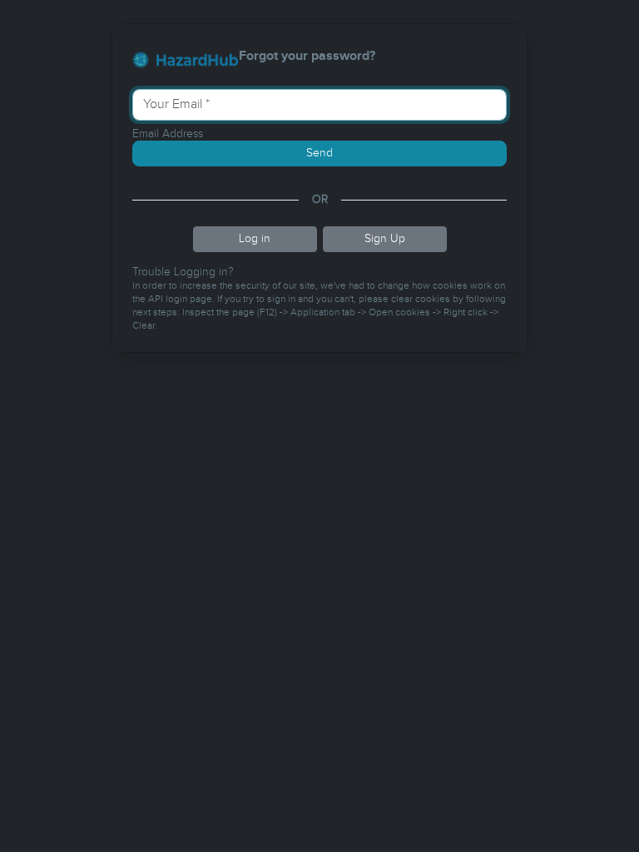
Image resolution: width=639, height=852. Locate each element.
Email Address (167, 134)
